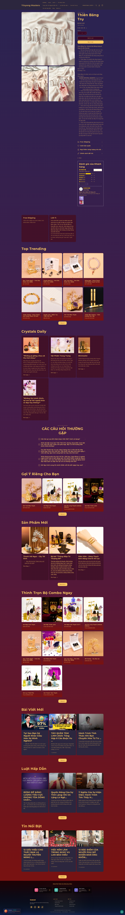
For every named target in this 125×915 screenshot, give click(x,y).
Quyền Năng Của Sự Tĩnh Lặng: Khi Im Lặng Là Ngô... (62, 795)
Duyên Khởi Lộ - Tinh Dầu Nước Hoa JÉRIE (51, 281)
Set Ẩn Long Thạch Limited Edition (72, 506)
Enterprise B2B (71, 906)
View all (62, 323)
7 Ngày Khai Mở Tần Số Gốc (59, 906)
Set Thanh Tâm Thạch (50, 693)
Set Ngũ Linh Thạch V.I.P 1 (72, 624)
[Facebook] (31, 907)
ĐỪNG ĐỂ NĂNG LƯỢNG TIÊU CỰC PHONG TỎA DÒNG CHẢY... (34, 796)
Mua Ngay (26, 566)
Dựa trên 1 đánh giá (84, 171)
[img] (86, 188)
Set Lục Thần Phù (28, 693)
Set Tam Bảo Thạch (70, 314)
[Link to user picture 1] (81, 200)
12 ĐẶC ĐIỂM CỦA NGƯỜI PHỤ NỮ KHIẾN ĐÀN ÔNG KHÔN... (88, 853)
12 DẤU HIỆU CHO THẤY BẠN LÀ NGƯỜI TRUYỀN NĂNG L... (33, 853)
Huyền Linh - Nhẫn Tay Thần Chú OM (51, 315)
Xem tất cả (62, 584)
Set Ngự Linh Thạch (50, 505)
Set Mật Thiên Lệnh (91, 505)
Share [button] (80, 158)
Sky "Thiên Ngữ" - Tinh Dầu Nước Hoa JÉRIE (31, 281)
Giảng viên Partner (72, 904)
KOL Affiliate (71, 902)
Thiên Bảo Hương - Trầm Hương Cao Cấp (92, 315)
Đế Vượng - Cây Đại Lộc (92, 658)
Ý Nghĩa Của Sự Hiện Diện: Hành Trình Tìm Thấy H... (90, 795)
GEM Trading (57, 904)
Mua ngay (25, 417)
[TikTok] (42, 907)
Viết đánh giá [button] (97, 170)
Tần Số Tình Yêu (57, 902)
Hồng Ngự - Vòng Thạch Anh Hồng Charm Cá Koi (92, 281)
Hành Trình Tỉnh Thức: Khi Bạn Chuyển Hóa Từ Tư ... (90, 736)
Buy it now (90, 42)
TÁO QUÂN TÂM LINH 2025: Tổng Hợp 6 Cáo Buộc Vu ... (61, 737)
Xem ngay (25, 375)
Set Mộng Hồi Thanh (50, 658)
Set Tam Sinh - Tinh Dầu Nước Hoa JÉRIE (71, 281)
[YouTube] (38, 907)
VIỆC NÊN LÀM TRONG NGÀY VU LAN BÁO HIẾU (60, 852)
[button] (54, 2)
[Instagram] (35, 907)
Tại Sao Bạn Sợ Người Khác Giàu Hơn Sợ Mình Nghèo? (33, 737)
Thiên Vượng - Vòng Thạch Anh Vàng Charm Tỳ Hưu (31, 315)
